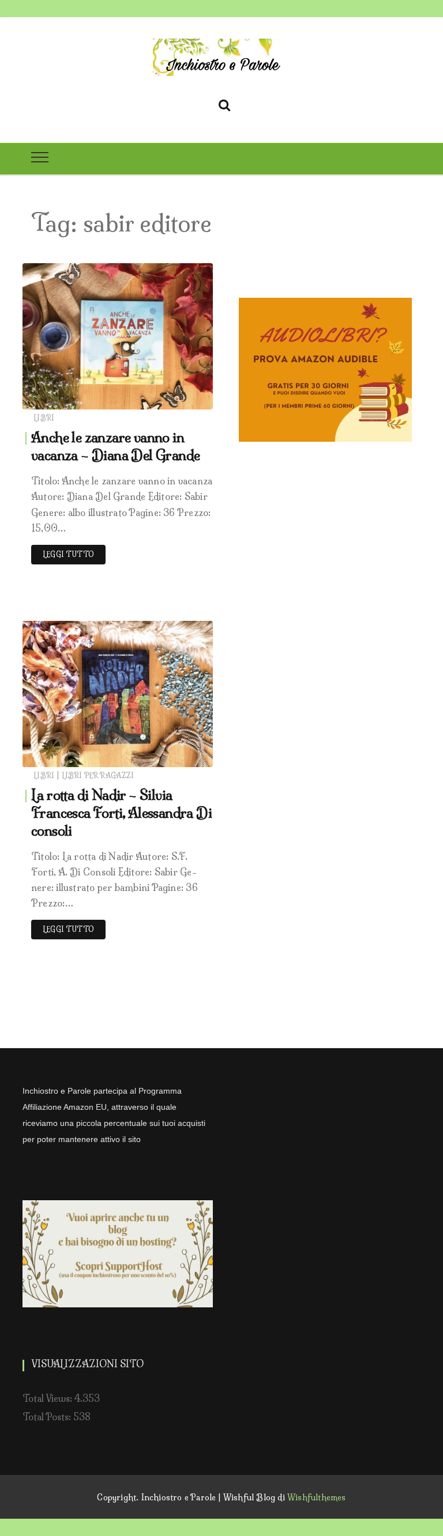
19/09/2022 (176, 397)
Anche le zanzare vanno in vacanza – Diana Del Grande (115, 446)
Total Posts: (47, 1417)
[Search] (224, 103)
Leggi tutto (68, 554)
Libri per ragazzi (98, 775)
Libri (43, 418)
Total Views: (48, 1398)
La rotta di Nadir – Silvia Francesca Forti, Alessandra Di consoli (121, 812)
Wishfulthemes (316, 1497)
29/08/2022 (175, 755)
